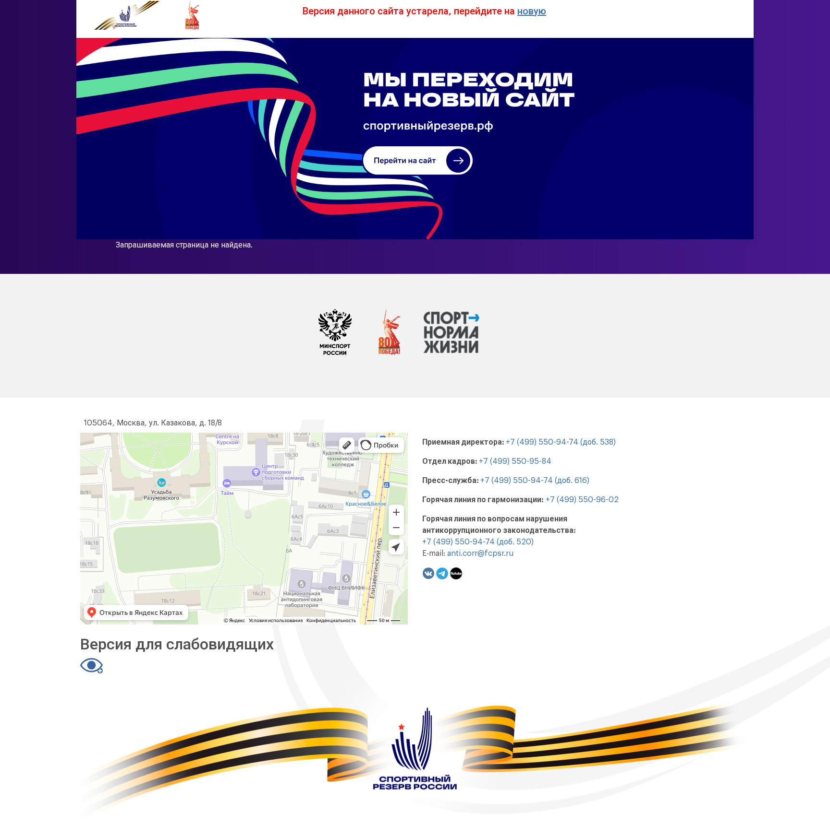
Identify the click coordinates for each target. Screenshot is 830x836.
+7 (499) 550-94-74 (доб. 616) (534, 480)
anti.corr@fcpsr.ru (480, 553)
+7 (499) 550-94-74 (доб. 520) (478, 542)
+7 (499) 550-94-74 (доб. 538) (561, 442)
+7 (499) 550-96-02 (582, 500)
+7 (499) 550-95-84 (515, 461)
